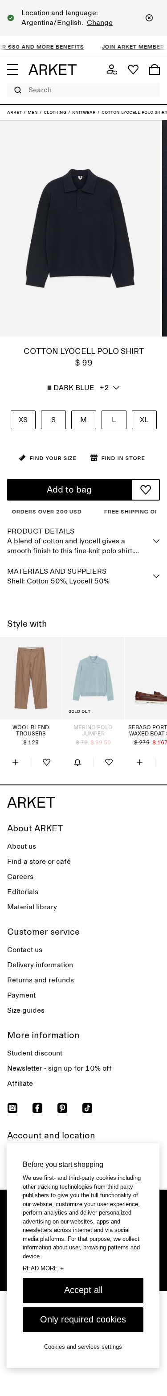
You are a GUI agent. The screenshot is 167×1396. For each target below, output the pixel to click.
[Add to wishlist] (145, 490)
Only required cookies (83, 1319)
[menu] (12, 69)
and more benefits (45, 46)
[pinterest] (62, 1108)
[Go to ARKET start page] (53, 69)
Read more (43, 1268)
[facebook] (37, 1108)
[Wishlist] (133, 69)
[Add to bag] (15, 762)
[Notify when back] (77, 762)
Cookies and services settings (83, 1346)
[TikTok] (87, 1108)
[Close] (149, 18)
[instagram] (12, 1108)
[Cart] (154, 69)
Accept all (83, 1290)
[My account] (111, 69)
